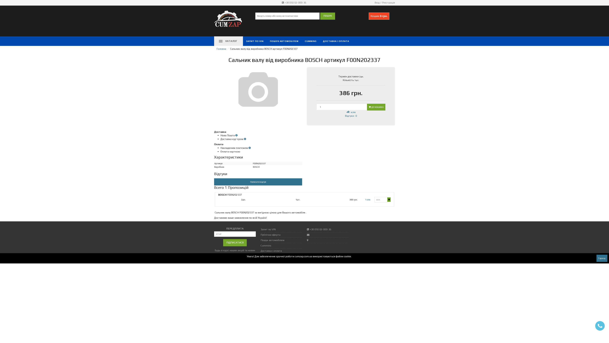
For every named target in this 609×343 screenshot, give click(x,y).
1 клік (352, 112)
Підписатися (235, 242)
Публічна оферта (270, 234)
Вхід (377, 2)
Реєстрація (388, 2)
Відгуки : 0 (351, 115)
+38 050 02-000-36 (295, 2)
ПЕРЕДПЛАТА (235, 228)
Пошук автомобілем (284, 41)
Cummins (311, 41)
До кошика (377, 107)
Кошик (379, 16)
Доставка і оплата (336, 41)
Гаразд (602, 258)
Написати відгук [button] (258, 182)
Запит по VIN (255, 41)
